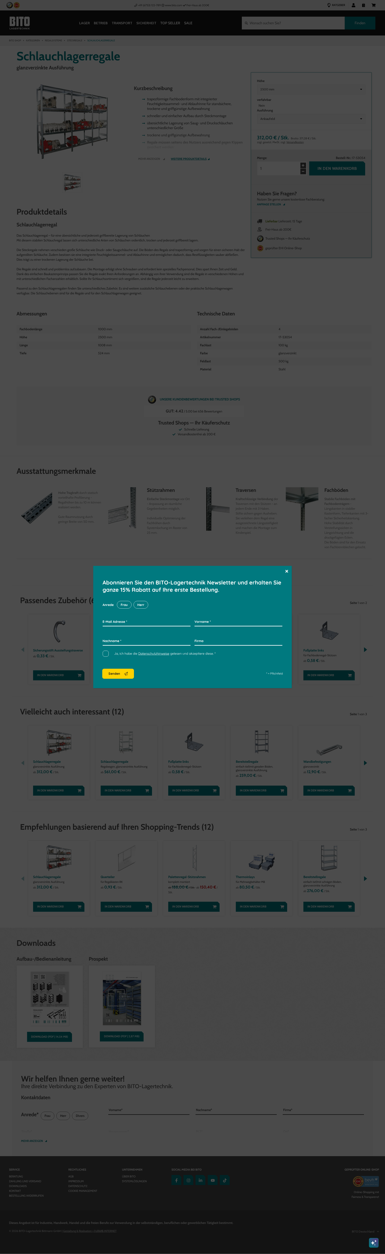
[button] (287, 570)
